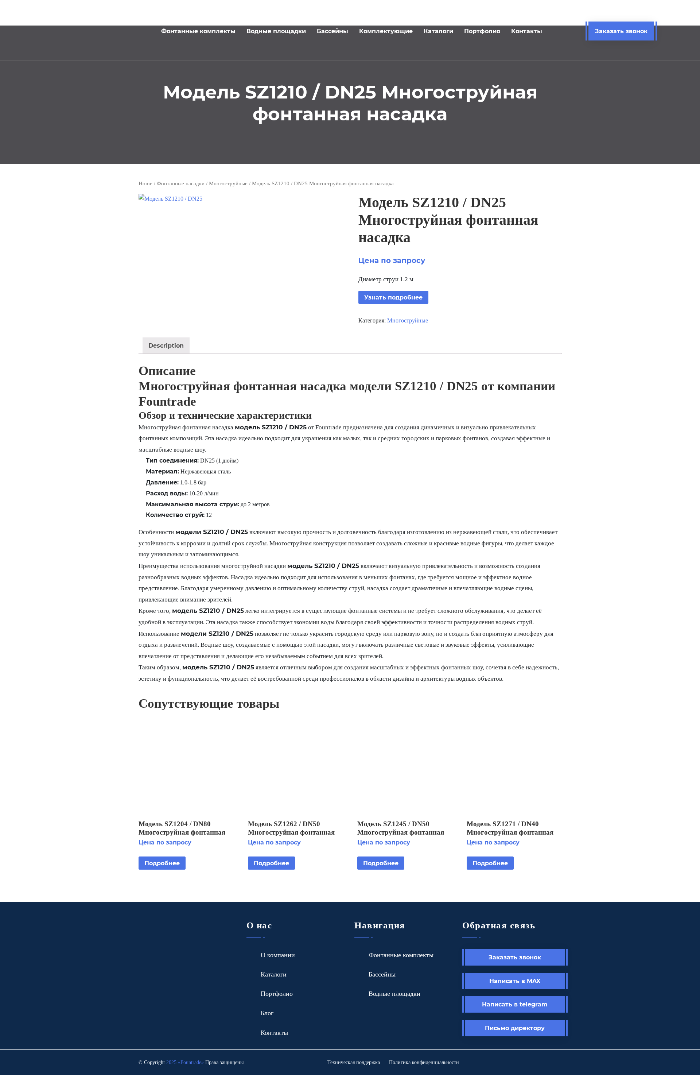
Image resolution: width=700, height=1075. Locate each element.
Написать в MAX (514, 981)
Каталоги (438, 31)
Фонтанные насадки (181, 183)
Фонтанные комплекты (198, 31)
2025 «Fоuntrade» (185, 1062)
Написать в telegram (515, 1004)
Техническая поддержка (353, 1062)
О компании (278, 955)
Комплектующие (386, 31)
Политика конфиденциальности (424, 1062)
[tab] (166, 345)
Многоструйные (228, 183)
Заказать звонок (621, 31)
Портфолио (482, 31)
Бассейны (332, 31)
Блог (267, 1013)
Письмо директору (515, 1028)
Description (166, 345)
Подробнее (162, 863)
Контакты (526, 31)
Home (145, 183)
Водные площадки (276, 31)
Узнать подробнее (393, 297)
